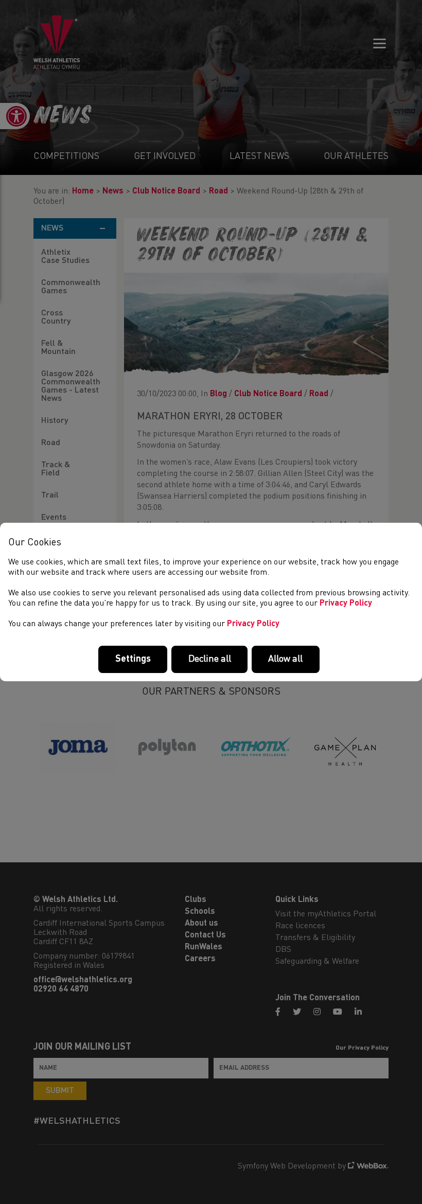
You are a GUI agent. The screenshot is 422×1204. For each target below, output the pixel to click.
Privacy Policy (346, 603)
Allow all (285, 659)
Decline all (209, 659)
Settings (133, 659)
